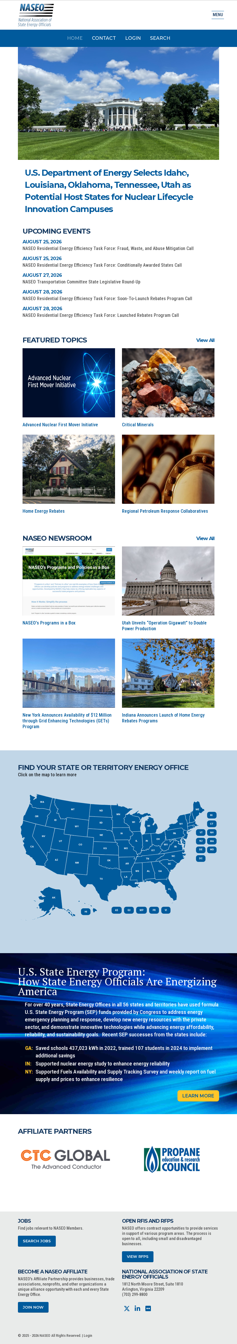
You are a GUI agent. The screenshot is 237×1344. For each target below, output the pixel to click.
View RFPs (138, 1256)
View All (205, 340)
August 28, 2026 (42, 292)
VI (166, 910)
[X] (127, 1308)
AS (116, 910)
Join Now (33, 1307)
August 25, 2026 (42, 242)
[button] (184, 174)
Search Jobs (37, 1241)
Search (160, 38)
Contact (104, 38)
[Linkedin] (137, 1308)
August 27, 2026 (42, 275)
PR (154, 910)
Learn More (198, 1096)
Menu (218, 14)
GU (128, 910)
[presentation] (22, 1159)
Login (133, 38)
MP (141, 910)
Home (75, 38)
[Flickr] (148, 1308)
